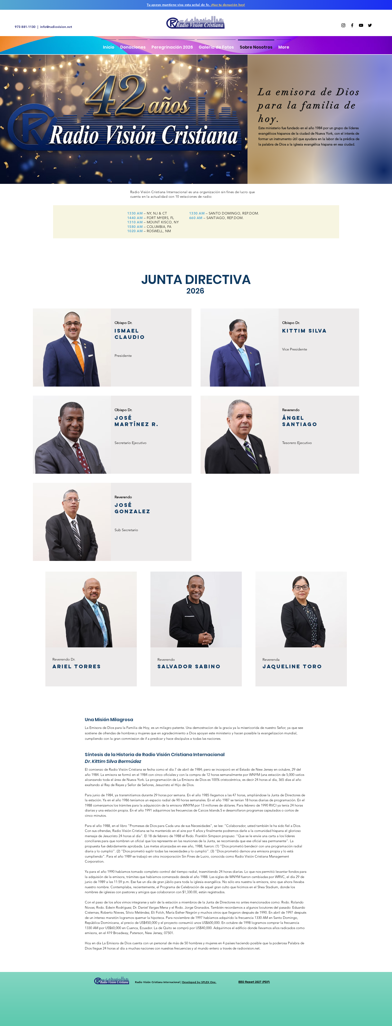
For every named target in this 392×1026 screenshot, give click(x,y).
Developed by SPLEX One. (199, 982)
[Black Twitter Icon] (369, 25)
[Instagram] (343, 25)
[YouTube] (361, 25)
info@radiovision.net (56, 27)
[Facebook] (352, 25)
